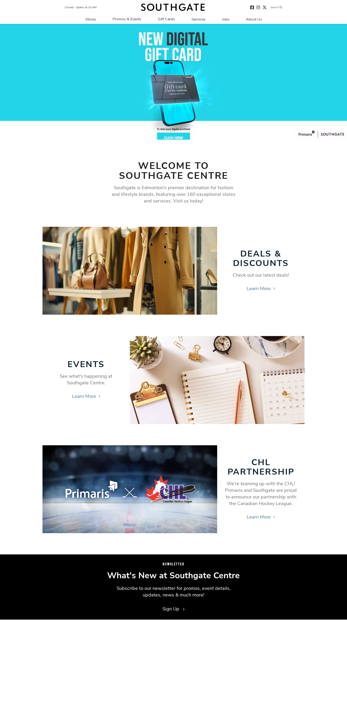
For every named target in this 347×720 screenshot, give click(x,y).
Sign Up (171, 609)
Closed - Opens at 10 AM (81, 7)
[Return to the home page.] (173, 7)
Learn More (259, 288)
